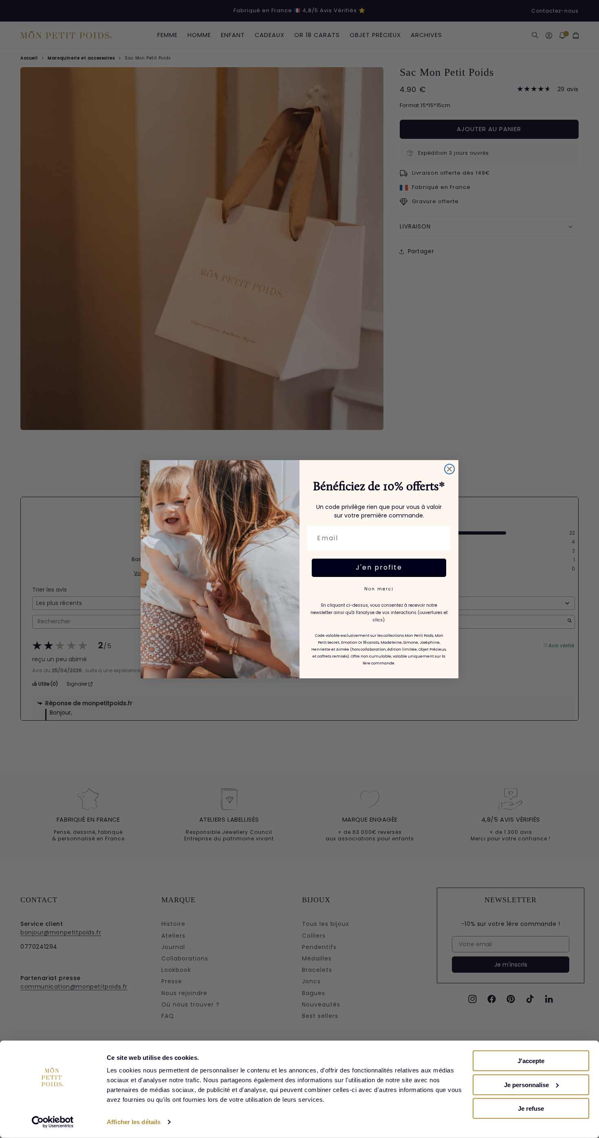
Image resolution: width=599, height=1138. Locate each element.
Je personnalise (526, 1084)
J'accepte (531, 1060)
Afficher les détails (134, 1121)
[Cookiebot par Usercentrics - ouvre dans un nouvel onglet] (52, 1122)
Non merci (379, 589)
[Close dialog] (449, 469)
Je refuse (531, 1108)
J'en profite (379, 567)
